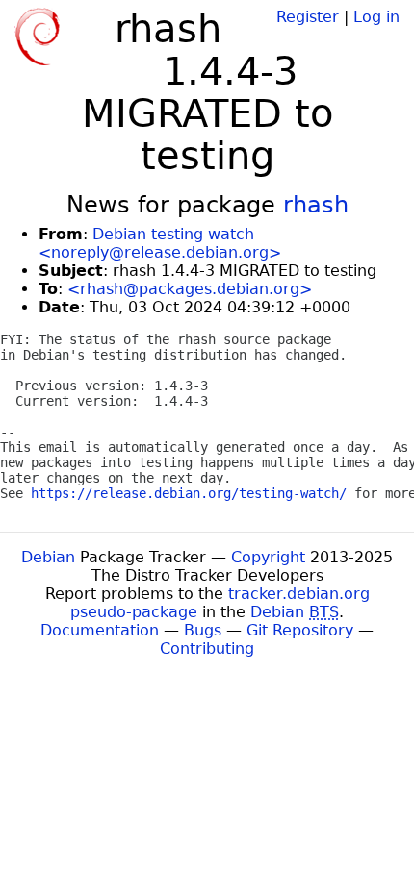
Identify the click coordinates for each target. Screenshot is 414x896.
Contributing (207, 648)
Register (307, 17)
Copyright (268, 557)
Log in (376, 17)
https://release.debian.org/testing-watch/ (189, 493)
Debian (48, 557)
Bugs (202, 630)
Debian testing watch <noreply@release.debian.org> (160, 243)
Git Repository (299, 630)
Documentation (99, 630)
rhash (316, 204)
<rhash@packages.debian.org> (189, 289)
